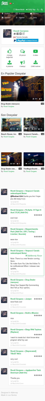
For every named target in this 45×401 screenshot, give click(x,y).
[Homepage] (14, 33)
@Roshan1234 (16, 196)
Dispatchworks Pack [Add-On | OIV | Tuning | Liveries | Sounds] (24, 231)
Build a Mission (32, 313)
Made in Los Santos (9, 395)
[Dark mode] (38, 9)
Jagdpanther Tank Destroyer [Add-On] (25, 371)
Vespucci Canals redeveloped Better (24, 192)
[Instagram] (23, 33)
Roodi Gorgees (20, 30)
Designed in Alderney (9, 392)
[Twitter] (20, 33)
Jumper (28, 299)
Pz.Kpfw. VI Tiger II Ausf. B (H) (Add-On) (25, 211)
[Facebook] (17, 33)
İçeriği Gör (15, 202)
